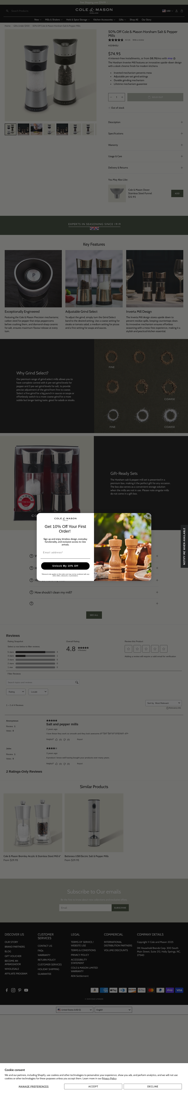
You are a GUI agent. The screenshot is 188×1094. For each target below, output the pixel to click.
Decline (152, 1086)
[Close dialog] (148, 516)
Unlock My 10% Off (65, 566)
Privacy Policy (109, 1078)
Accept (93, 1086)
